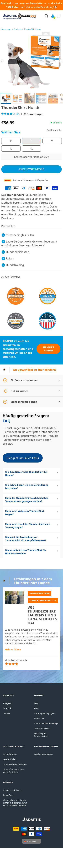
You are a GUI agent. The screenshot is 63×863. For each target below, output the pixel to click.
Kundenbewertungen (43, 754)
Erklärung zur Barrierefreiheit (41, 735)
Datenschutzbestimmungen (46, 723)
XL (31, 148)
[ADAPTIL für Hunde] (32, 820)
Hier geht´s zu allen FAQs (22, 458)
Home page (6, 29)
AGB (36, 708)
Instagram (7, 703)
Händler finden (48, 349)
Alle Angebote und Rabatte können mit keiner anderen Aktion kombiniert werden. (15, 803)
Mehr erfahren (13, 649)
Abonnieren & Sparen (12, 790)
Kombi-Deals (8, 795)
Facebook (7, 708)
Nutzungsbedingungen (44, 713)
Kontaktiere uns (10, 754)
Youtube (6, 713)
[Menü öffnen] (58, 16)
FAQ (36, 703)
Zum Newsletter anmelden (14, 764)
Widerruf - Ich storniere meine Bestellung (13, 770)
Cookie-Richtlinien (42, 728)
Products (17, 29)
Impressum (39, 718)
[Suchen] (46, 16)
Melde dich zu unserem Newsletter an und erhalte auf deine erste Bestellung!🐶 (31, 5)
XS (11, 141)
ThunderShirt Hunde (32, 29)
